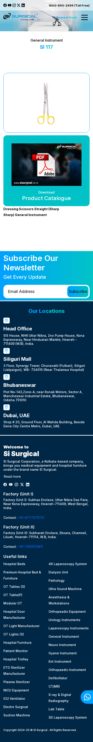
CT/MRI (54, 686)
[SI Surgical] (22, 17)
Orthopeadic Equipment (67, 611)
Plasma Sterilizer (16, 682)
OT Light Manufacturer (21, 626)
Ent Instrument (60, 661)
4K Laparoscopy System (68, 564)
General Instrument (64, 636)
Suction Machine (16, 715)
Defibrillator (58, 678)
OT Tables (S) (14, 586)
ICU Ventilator (14, 698)
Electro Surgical (15, 707)
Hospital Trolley (15, 659)
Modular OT (12, 603)
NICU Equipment (16, 690)
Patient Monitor (15, 651)
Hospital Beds (14, 564)
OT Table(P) (12, 595)
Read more (12, 476)
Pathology (57, 580)
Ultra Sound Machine (65, 589)
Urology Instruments (64, 620)
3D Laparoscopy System (68, 717)
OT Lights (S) (13, 634)
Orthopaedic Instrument (67, 670)
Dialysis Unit (58, 572)
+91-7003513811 (30, 546)
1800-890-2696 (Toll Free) (69, 5)
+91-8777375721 (31, 517)
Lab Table (56, 709)
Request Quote (66, 17)
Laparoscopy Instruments (69, 628)
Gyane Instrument (63, 653)
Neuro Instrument (62, 645)
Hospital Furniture (17, 642)
